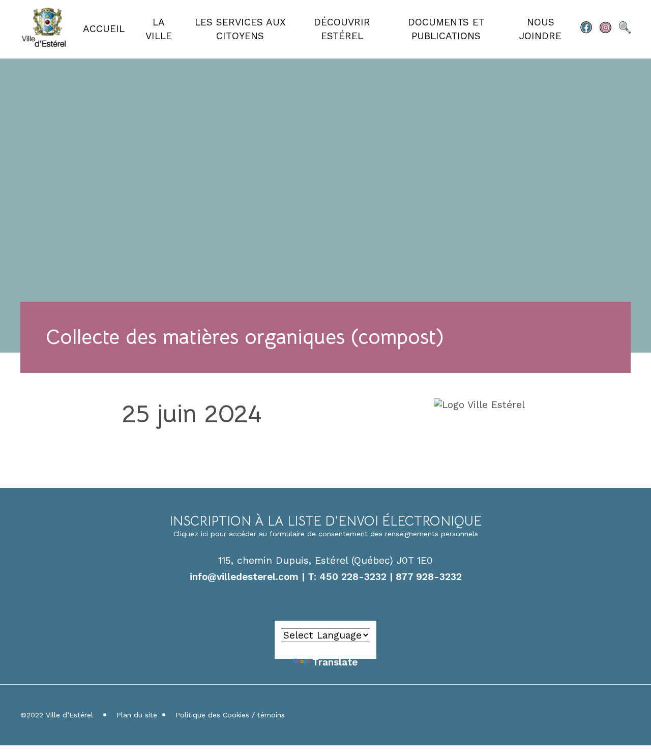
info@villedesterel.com (244, 577)
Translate (335, 662)
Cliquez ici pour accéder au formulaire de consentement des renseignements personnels (325, 534)
